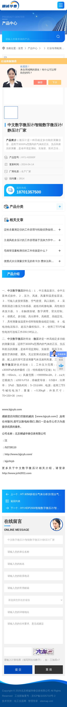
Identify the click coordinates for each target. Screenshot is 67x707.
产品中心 (32, 48)
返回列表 (15, 501)
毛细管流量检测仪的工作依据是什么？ (26, 250)
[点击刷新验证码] (43, 651)
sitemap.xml (46, 701)
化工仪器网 (20, 701)
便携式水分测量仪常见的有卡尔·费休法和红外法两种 (33, 261)
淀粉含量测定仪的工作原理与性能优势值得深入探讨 (33, 229)
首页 (20, 48)
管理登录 (33, 701)
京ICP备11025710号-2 (43, 695)
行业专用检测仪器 (56, 48)
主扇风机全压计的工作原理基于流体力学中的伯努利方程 (33, 240)
